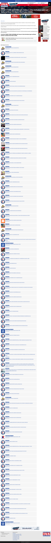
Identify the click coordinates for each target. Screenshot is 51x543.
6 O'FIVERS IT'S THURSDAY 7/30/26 (10, 455)
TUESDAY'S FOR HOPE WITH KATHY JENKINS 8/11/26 (13, 306)
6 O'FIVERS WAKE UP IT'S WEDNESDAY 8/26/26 (12, 76)
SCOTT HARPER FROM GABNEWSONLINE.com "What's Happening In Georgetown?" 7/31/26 (18, 446)
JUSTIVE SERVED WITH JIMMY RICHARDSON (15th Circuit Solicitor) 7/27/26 (16, 513)
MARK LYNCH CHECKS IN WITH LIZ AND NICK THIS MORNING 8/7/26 (15, 344)
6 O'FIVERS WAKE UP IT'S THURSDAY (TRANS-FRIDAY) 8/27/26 (14, 52)
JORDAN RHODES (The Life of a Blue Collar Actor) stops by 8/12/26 (14, 282)
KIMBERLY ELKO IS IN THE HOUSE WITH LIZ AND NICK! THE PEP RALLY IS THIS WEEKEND (18, 90)
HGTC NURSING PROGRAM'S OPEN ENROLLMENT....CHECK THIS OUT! (15, 57)
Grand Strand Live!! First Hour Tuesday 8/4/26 (11, 398)
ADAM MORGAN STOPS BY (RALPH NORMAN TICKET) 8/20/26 (14, 167)
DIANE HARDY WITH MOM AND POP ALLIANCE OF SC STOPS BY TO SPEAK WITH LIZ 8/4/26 (19, 403)
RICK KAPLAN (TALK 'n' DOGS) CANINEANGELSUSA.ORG (13, 431)
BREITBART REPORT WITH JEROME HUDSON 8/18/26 (13, 220)
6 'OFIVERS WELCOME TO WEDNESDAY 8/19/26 (12, 181)
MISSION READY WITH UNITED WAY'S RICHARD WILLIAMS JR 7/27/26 (15, 508)
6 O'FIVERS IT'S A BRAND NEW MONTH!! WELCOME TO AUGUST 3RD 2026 (16, 422)
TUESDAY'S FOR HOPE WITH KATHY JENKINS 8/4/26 (13, 417)
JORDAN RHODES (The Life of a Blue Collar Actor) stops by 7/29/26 (14, 470)
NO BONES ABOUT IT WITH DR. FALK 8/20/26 (12, 172)
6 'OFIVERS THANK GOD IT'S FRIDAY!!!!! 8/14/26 (12, 253)
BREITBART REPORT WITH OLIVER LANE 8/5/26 (12, 379)
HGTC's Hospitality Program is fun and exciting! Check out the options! (15, 62)
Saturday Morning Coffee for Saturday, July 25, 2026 (12, 522)
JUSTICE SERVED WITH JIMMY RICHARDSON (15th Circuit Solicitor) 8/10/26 (16, 325)
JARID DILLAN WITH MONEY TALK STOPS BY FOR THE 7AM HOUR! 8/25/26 (16, 114)
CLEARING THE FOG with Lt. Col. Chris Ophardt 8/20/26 (13, 162)
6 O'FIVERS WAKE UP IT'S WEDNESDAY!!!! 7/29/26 (12, 479)
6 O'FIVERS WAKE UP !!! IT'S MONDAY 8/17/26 (12, 234)
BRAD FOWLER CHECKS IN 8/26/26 (10, 81)
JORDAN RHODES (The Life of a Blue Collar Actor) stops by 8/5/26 (14, 388)
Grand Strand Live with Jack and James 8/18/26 (11, 205)
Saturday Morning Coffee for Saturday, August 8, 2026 (12, 330)
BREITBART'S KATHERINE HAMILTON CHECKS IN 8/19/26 (14, 186)
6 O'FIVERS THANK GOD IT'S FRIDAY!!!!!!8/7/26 (12, 335)
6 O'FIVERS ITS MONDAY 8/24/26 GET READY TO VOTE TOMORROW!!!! (15, 138)
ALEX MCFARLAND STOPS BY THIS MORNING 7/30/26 (13, 460)
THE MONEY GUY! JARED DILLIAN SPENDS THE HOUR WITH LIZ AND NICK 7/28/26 (17, 503)
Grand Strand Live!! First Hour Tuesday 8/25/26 (11, 105)
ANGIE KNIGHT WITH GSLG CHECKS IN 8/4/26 (12, 393)
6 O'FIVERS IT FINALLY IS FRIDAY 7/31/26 (11, 441)
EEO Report (14, 533)
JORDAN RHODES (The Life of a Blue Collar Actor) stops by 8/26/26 (14, 100)
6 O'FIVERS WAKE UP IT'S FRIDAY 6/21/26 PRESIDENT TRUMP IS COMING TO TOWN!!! (18, 153)
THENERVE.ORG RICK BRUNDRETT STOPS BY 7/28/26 (13, 489)
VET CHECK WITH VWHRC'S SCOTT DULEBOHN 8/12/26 (13, 277)
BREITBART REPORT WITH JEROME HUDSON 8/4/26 (13, 412)
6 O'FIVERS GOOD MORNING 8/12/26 (10, 263)
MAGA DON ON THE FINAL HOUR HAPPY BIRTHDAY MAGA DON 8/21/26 (16, 148)
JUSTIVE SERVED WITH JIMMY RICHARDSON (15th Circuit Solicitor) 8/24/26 (16, 143)
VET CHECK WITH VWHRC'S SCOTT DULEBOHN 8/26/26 (13, 95)
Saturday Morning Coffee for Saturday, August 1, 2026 (12, 436)
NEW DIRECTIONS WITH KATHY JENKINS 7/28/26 (12, 484)
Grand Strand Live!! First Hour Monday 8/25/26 (11, 71)
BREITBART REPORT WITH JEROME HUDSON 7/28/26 (13, 494)
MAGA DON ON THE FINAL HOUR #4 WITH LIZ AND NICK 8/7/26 (15, 349)
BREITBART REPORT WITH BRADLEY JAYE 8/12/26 (12, 272)
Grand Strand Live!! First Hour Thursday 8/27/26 (12, 47)
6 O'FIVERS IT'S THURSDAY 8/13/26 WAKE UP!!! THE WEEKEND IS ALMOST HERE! (17, 258)
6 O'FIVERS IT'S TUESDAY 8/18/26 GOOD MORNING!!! (13, 210)
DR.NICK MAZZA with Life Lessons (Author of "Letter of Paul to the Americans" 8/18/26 (17, 215)
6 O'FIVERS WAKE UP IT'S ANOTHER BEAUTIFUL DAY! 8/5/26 (14, 374)
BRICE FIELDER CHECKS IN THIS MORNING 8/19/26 (13, 191)
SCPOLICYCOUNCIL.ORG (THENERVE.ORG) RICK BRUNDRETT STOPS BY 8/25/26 (17, 129)
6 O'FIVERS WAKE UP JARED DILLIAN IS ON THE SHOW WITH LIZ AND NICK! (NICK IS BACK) (19, 287)
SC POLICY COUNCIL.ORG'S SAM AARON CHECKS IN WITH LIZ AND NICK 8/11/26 (17, 301)
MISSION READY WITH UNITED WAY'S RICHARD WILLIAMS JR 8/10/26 (15, 320)
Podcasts (2, 8)
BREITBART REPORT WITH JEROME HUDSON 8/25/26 (13, 124)
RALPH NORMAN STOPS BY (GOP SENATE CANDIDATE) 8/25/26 (14, 119)
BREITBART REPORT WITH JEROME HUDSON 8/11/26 (13, 296)
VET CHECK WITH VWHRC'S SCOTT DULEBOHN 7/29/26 (13, 465)
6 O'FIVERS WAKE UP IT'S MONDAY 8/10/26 (11, 311)
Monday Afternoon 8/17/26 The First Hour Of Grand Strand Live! (14, 229)
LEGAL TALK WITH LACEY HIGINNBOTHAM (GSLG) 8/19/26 (14, 196)
